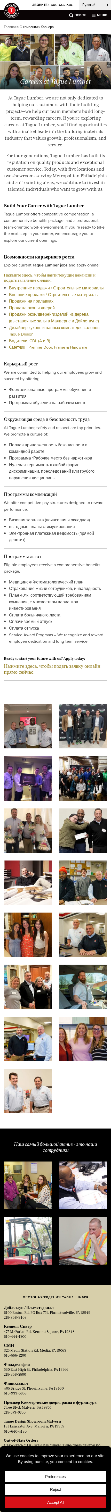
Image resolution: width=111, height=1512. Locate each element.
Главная (10, 26)
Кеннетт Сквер (18, 1326)
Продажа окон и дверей (32, 308)
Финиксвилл (16, 1383)
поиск (80, 15)
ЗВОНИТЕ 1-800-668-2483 (53, 5)
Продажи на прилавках (31, 301)
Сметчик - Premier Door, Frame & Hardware (48, 347)
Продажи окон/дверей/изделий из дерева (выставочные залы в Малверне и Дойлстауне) (54, 317)
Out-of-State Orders (21, 1440)
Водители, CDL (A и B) (29, 341)
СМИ (9, 1345)
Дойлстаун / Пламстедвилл (29, 1308)
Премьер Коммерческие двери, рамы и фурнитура (50, 1402)
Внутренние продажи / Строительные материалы (56, 288)
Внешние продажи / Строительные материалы (54, 294)
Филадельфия (17, 1365)
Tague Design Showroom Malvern (32, 1421)
